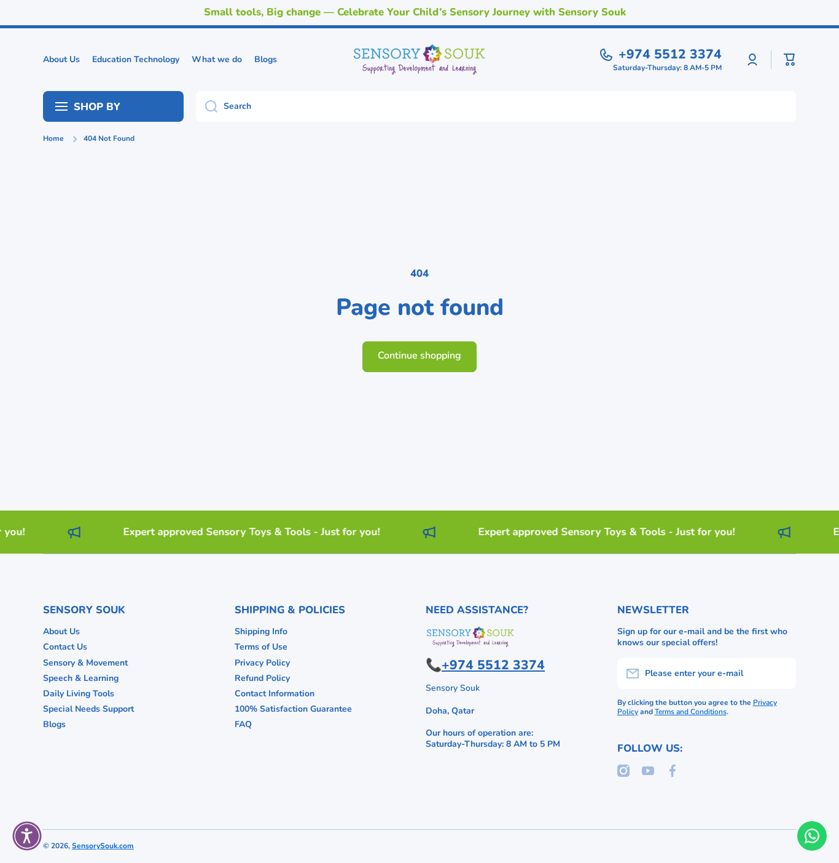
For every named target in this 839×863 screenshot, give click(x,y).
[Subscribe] (780, 673)
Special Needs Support (88, 709)
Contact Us (65, 647)
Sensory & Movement (85, 663)
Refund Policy (262, 678)
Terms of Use (261, 647)
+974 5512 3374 (670, 54)
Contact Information (274, 693)
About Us (61, 631)
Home (53, 138)
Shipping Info (261, 631)
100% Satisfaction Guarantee (293, 709)
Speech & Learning (81, 678)
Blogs (54, 724)
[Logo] (419, 60)
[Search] (206, 106)
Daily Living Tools (78, 693)
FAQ (243, 724)
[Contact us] (812, 836)
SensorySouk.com (103, 846)
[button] (790, 60)
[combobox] (496, 106)
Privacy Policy (262, 663)
